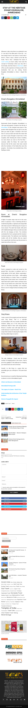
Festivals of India (12, 586)
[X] (5, 17)
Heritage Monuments (5, 590)
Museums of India (12, 597)
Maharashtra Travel (18, 595)
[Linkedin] (14, 17)
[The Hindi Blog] (14, 660)
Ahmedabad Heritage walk (8, 385)
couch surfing (5, 61)
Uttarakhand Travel (18, 610)
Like (25, 498)
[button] (2, 2)
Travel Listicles (4, 610)
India (6, 4)
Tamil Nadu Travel (8, 603)
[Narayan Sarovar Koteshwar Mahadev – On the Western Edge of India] (4, 428)
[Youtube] (24, 699)
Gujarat (9, 4)
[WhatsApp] (11, 17)
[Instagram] (7, 699)
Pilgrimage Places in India (12, 599)
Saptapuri (17, 601)
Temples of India (8, 608)
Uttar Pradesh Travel (7, 612)
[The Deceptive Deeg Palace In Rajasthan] (4, 570)
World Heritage (6, 615)
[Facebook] (2, 17)
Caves (12, 584)
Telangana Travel (15, 603)
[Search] (26, 2)
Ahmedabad (4, 127)
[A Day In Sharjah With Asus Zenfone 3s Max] (4, 558)
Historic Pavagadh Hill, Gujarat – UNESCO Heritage (7, 418)
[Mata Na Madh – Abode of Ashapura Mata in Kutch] (4, 434)
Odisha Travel (3, 599)
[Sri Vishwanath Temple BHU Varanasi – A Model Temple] (4, 551)
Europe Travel (5, 586)
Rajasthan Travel (21, 599)
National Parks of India (21, 597)
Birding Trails (19, 582)
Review (13, 403)
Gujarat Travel (7, 403)
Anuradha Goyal (5, 14)
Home (2, 4)
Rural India (12, 601)
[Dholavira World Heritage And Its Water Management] (4, 440)
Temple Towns (19, 608)
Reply (2, 457)
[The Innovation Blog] (14, 653)
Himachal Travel (13, 590)
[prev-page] (2, 445)
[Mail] (14, 699)
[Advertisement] (14, 35)
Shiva (22, 601)
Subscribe (24, 509)
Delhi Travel (16, 584)
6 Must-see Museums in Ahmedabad (11, 382)
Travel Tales (11, 610)
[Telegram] (17, 17)
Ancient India (5, 582)
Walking (16, 612)
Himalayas (19, 590)
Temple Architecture (6, 606)
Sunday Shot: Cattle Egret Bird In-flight (21, 418)
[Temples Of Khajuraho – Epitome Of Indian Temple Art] (4, 564)
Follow (24, 500)
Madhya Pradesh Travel (6, 595)
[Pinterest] (8, 17)
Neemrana (20, 65)
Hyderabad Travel (5, 593)
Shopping (2, 603)
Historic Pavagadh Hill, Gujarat (9, 399)
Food (17, 586)
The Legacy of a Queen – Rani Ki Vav (11, 389)
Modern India (3, 597)
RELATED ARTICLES (6, 423)
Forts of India (22, 586)
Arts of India (13, 582)
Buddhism (8, 584)
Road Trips (8, 601)
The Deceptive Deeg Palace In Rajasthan (17, 568)
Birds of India (3, 584)
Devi (21, 584)
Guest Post (11, 588)
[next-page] (4, 445)
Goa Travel (5, 588)
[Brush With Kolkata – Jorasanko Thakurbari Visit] (4, 577)
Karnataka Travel (16, 593)
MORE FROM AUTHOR (16, 423)
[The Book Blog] (14, 646)
